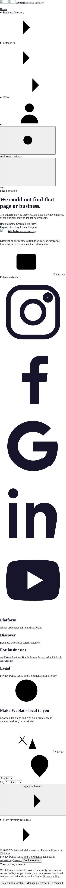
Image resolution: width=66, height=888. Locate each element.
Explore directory (9, 227)
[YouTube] (33, 612)
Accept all (57, 882)
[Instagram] (33, 344)
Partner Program (39, 657)
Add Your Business (10, 156)
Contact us (59, 274)
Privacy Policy (8, 675)
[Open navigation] (28, 172)
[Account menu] (33, 112)
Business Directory (13, 12)
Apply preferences (33, 786)
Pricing (26, 627)
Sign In (25, 657)
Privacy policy (51, 876)
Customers (34, 642)
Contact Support (29, 227)
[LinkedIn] (33, 545)
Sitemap (17, 860)
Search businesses (26, 223)
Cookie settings (31, 860)
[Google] (33, 478)
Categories (9, 42)
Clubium (5, 853)
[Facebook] (33, 411)
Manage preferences (37, 882)
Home (3, 9)
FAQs (38, 627)
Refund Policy (49, 675)
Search (25, 642)
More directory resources (17, 819)
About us (5, 627)
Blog (32, 627)
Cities (6, 97)
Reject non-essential (12, 882)
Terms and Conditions (28, 675)
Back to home (7, 223)
